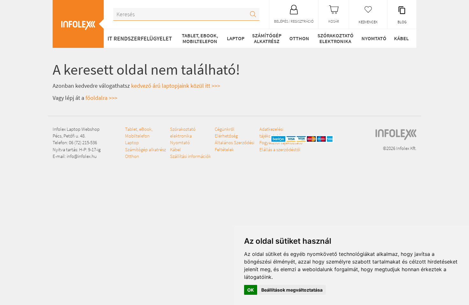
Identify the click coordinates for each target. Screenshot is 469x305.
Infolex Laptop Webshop (76, 129)
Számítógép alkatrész (266, 38)
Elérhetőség (226, 136)
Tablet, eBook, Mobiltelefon (200, 38)
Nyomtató (373, 38)
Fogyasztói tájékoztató (280, 142)
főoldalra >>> (101, 97)
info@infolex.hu (82, 156)
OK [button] (250, 290)
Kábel (401, 38)
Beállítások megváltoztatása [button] (292, 290)
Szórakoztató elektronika (335, 38)
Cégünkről (224, 129)
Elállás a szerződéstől (280, 149)
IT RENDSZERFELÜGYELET (140, 38)
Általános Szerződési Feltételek (234, 145)
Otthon (299, 38)
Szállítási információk (190, 156)
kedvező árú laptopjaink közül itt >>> (175, 85)
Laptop (235, 38)
